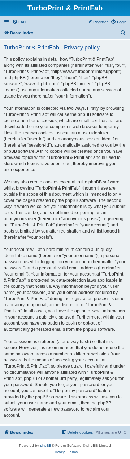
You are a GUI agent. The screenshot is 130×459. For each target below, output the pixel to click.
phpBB (46, 445)
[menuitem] (19, 22)
